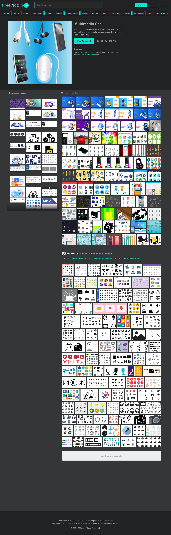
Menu (160, 5)
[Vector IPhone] (82, 214)
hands (59, 13)
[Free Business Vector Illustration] (99, 239)
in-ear (84, 13)
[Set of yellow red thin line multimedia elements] (79, 282)
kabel (127, 13)
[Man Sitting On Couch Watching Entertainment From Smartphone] (83, 101)
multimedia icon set (87, 258)
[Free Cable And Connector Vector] (69, 150)
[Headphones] (139, 214)
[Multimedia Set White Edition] (155, 125)
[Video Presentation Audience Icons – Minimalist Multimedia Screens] (49, 181)
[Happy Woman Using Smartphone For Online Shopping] (128, 125)
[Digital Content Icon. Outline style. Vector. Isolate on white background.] (33, 137)
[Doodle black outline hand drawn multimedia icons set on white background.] (153, 359)
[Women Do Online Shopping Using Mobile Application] (68, 113)
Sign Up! (141, 5)
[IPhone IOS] (141, 201)
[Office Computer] (94, 214)
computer (37, 13)
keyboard (138, 13)
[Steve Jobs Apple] (109, 138)
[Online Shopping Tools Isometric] (154, 113)
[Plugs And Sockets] (153, 188)
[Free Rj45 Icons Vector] (68, 175)
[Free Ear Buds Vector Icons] (154, 138)
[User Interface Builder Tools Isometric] (68, 101)
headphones (72, 13)
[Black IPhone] (83, 150)
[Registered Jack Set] (129, 239)
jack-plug (116, 13)
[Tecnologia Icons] (85, 226)
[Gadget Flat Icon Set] (154, 163)
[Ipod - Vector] (125, 150)
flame (48, 13)
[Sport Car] (81, 138)
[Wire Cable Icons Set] (69, 226)
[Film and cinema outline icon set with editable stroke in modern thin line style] (49, 126)
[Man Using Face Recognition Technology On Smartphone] (83, 125)
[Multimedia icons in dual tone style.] (69, 371)
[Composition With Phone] (97, 226)
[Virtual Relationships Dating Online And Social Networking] (83, 113)
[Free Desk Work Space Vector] (69, 239)
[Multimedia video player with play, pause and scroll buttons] (49, 170)
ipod (105, 13)
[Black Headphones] (140, 163)
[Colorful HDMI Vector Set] (154, 150)
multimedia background (129, 258)
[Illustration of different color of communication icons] (123, 321)
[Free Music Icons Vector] (122, 226)
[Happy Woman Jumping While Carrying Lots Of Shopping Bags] (69, 125)
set (99, 258)
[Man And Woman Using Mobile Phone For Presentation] (97, 113)
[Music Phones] (120, 188)
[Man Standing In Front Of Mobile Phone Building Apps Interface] (126, 113)
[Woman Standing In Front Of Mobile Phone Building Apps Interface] (112, 113)
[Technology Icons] (140, 138)
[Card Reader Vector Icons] (113, 201)
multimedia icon (109, 258)
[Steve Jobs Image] (108, 214)
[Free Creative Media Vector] (69, 214)
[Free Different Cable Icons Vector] (96, 150)
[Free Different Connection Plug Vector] (128, 201)
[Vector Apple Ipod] (67, 138)
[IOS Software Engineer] (137, 188)
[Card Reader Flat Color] (98, 201)
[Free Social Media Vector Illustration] (84, 239)
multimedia (72, 258)
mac (149, 13)
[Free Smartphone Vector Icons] (154, 214)
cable (25, 13)
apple (6, 13)
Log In (151, 5)
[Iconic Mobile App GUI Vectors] (114, 239)
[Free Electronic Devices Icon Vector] (112, 150)
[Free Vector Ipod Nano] (113, 163)
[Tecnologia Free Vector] (126, 175)
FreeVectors (15, 5)
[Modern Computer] (155, 239)
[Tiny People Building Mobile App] (112, 101)
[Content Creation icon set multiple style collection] (17, 148)
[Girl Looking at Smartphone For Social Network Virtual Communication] (154, 101)
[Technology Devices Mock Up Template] (138, 226)
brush (16, 13)
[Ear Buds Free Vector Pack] (125, 138)
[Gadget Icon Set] (84, 163)
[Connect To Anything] (139, 150)
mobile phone (162, 13)
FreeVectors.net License (86, 54)
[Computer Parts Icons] (154, 226)
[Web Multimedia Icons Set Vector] (91, 282)
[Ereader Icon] (112, 175)
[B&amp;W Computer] (143, 239)
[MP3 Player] (95, 138)
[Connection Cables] (69, 163)
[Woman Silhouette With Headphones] (108, 226)
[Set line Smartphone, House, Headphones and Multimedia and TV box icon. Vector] (17, 137)
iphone (95, 13)
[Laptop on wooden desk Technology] (124, 214)
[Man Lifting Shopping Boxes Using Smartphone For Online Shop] (98, 125)
